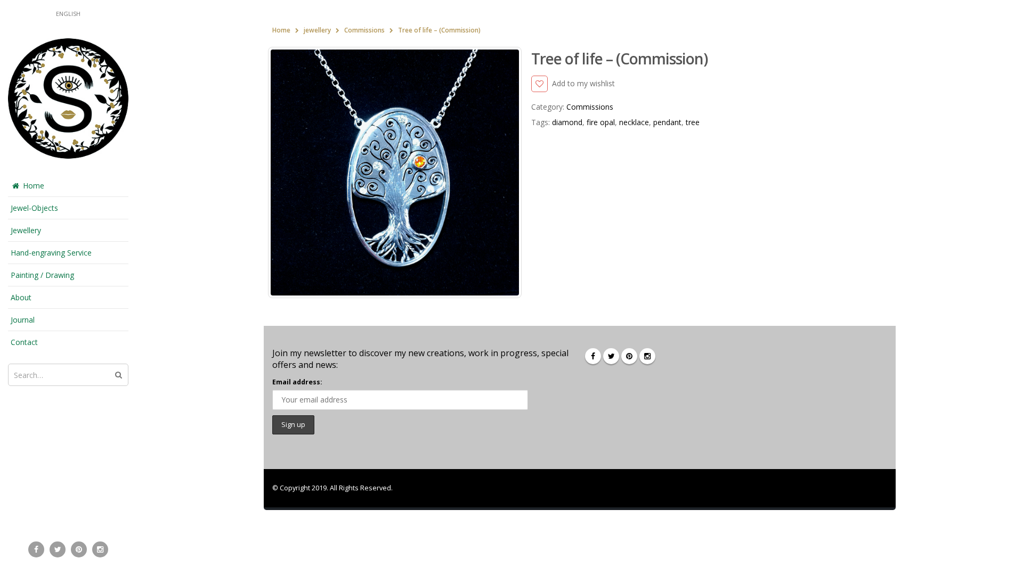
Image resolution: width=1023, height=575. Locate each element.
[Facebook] (36, 549)
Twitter (611, 356)
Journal (23, 320)
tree (693, 122)
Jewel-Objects (34, 208)
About (21, 297)
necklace (634, 122)
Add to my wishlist (583, 83)
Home (33, 185)
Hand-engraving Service (51, 253)
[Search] (118, 374)
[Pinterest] (79, 549)
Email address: (297, 382)
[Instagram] (100, 549)
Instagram (647, 356)
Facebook (593, 356)
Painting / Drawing (42, 275)
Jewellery (26, 230)
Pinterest (629, 356)
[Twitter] (58, 549)
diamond (567, 122)
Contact (24, 342)
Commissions (589, 107)
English (68, 14)
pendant (667, 122)
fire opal (601, 122)
